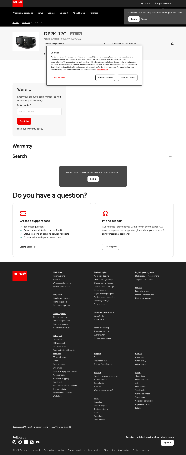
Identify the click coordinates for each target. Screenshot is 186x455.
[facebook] (20, 442)
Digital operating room (144, 272)
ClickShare (57, 272)
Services (138, 288)
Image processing (101, 328)
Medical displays (100, 272)
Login (93, 179)
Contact (51, 13)
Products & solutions (22, 13)
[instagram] (14, 442)
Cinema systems (59, 314)
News (40, 13)
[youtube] (38, 442)
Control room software (104, 312)
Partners (94, 13)
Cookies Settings (58, 77)
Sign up (167, 442)
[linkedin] (26, 442)
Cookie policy (102, 70)
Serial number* (24, 105)
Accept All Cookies (127, 78)
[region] (94, 66)
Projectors (57, 295)
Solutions (57, 354)
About (137, 373)
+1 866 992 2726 (60, 427)
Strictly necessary (105, 78)
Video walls (57, 336)
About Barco (79, 13)
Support (64, 13)
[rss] (32, 442)
